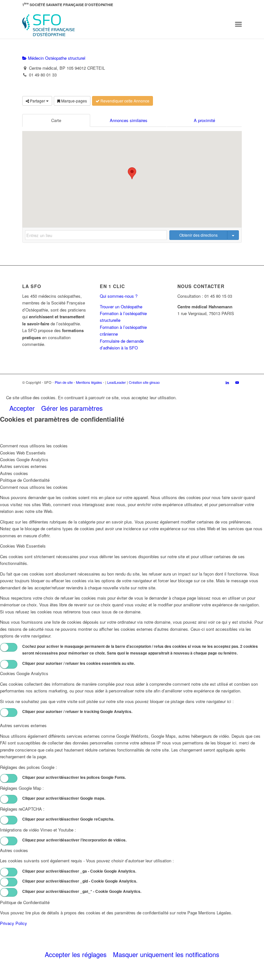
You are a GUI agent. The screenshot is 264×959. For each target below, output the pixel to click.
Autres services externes (23, 725)
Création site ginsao (144, 382)
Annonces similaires (128, 120)
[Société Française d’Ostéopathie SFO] (48, 24)
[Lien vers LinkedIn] (227, 382)
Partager (37, 100)
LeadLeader (116, 382)
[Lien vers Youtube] (237, 382)
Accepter (22, 408)
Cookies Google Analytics (24, 673)
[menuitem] (238, 24)
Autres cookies (14, 850)
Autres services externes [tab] (23, 466)
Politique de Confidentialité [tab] (25, 480)
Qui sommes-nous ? (118, 296)
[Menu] (238, 24)
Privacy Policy (13, 923)
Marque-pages (73, 100)
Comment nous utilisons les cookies (34, 487)
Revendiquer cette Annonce (124, 100)
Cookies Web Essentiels (23, 546)
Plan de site (64, 382)
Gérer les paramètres (72, 408)
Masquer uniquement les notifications (166, 954)
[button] (132, 173)
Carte (56, 120)
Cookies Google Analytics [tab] (24, 459)
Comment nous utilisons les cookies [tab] (34, 446)
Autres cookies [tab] (14, 473)
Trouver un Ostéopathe (121, 307)
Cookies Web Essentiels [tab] (23, 453)
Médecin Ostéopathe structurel (56, 58)
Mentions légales (89, 382)
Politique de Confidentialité (25, 902)
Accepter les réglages (76, 954)
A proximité (204, 120)
